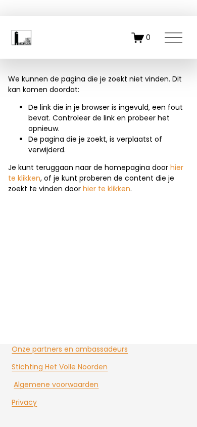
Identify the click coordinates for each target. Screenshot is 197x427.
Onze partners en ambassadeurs (70, 349)
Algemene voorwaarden (56, 384)
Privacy (24, 402)
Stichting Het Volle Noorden (60, 367)
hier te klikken (106, 189)
